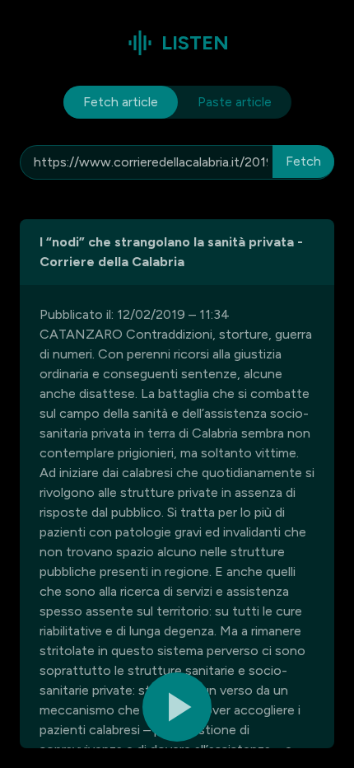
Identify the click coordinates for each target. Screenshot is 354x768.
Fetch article (120, 102)
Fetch (303, 161)
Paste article (235, 102)
